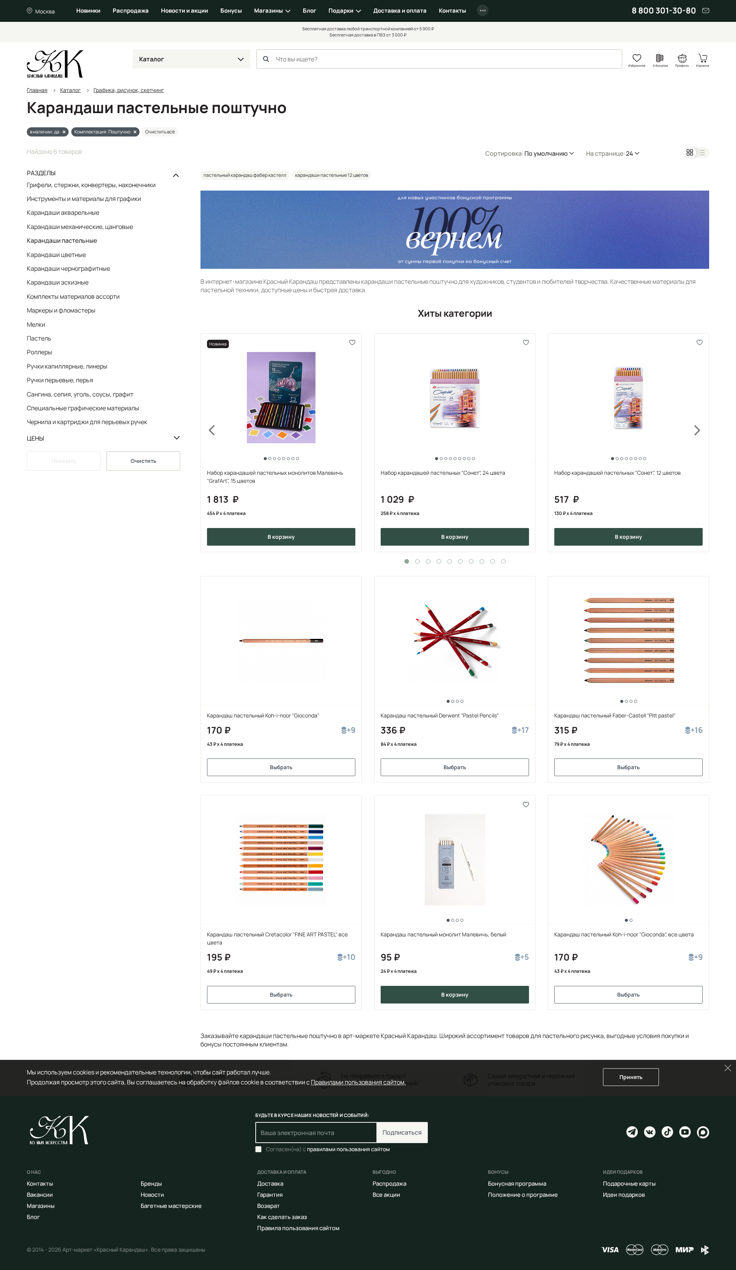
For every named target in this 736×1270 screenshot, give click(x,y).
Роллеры (39, 352)
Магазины (268, 11)
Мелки (36, 324)
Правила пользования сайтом (298, 1228)
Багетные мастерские (171, 1206)
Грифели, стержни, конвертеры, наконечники (91, 185)
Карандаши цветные (56, 254)
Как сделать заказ (282, 1217)
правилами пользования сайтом (348, 1149)
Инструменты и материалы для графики (84, 198)
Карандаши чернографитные (68, 268)
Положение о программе (523, 1195)
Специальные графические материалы (83, 408)
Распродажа (131, 11)
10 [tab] (503, 561)
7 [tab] (471, 561)
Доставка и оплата (400, 11)
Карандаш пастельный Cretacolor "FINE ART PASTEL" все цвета (277, 938)
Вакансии (40, 1195)
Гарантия (270, 1195)
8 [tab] (482, 561)
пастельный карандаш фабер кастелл (245, 175)
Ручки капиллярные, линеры (67, 366)
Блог (309, 11)
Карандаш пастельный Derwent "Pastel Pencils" (440, 715)
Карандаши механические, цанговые (80, 226)
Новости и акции (184, 11)
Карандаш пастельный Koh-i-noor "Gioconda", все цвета (624, 934)
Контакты (452, 11)
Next (702, 442)
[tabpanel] (281, 442)
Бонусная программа (517, 1184)
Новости (152, 1195)
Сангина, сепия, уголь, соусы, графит (80, 394)
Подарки (341, 11)
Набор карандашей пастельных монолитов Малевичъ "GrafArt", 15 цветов (275, 476)
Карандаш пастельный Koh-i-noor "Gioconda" (263, 715)
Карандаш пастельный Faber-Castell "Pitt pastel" (614, 715)
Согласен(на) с (328, 1149)
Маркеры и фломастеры (61, 310)
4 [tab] (439, 561)
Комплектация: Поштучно (102, 131)
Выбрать (281, 767)
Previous (207, 442)
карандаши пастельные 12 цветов (331, 175)
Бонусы (231, 11)
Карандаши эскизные (58, 282)
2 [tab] (417, 561)
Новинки (88, 11)
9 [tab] (492, 561)
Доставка (270, 1184)
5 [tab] (449, 561)
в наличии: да (44, 131)
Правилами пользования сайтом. (358, 1082)
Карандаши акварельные (63, 212)
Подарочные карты (629, 1184)
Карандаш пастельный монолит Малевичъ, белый (443, 934)
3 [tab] (428, 561)
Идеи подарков (624, 1195)
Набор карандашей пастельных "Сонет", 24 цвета (443, 472)
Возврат (268, 1206)
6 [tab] (460, 561)
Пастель (39, 338)
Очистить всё (160, 131)
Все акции (386, 1195)
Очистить (143, 460)
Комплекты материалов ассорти (73, 296)
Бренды (151, 1184)
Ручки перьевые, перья (60, 380)
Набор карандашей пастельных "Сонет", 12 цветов (617, 472)
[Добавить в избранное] (352, 342)
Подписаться (402, 1132)
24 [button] (629, 153)
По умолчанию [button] (546, 153)
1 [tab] (406, 561)
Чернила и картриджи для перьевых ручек (87, 422)
